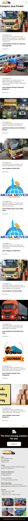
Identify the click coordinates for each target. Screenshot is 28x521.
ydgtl (24, 519)
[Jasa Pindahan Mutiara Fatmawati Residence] (14, 65)
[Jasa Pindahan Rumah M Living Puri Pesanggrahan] (14, 21)
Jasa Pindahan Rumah (12, 39)
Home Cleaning (6, 80)
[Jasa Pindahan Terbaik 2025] (14, 230)
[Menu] (26, 2)
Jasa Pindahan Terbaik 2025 (11, 251)
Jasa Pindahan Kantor (13, 204)
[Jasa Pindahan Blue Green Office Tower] (14, 187)
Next (24, 426)
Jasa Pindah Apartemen (12, 81)
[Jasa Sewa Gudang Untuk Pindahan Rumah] (14, 108)
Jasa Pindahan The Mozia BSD (12, 291)
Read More (6, 49)
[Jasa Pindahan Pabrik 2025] (14, 149)
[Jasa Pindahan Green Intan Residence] (14, 394)
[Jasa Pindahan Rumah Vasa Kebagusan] (14, 352)
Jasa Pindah (17, 36)
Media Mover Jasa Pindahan (15, 125)
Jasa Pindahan (13, 38)
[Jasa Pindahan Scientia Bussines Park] (14, 310)
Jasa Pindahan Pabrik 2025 (10, 168)
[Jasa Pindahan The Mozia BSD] (14, 270)
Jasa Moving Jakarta (7, 36)
